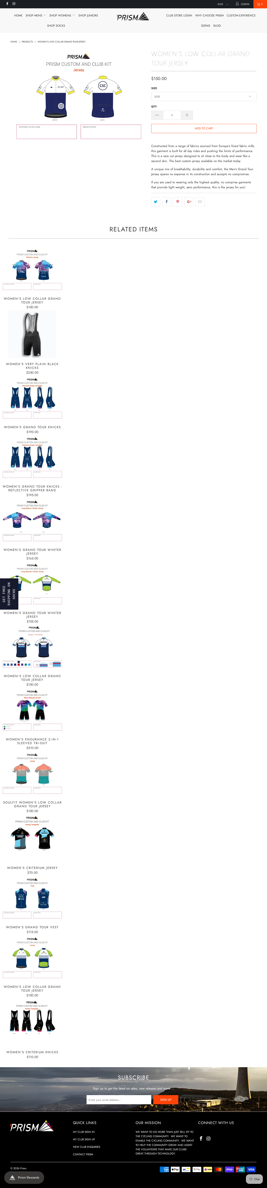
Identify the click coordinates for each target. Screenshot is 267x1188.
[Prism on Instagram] (13, 4)
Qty (154, 107)
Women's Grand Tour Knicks (32, 398)
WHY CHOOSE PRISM (209, 15)
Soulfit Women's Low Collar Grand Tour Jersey (32, 773)
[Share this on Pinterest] (177, 201)
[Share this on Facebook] (166, 201)
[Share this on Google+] (188, 201)
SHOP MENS (34, 15)
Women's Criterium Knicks (32, 1022)
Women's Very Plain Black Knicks (32, 334)
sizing (205, 26)
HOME (18, 15)
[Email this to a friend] (199, 201)
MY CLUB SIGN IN (83, 1132)
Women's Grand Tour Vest (32, 898)
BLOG (217, 26)
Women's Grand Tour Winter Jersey (32, 521)
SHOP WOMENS (60, 15)
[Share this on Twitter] (155, 201)
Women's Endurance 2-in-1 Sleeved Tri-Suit (32, 710)
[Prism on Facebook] (7, 4)
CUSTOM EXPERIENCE (241, 15)
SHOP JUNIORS (88, 15)
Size (154, 88)
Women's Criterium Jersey (32, 838)
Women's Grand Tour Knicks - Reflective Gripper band (32, 457)
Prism (23, 1168)
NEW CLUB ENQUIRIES (86, 1147)
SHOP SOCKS (56, 26)
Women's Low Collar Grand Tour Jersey (32, 270)
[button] (9, 594)
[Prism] (133, 16)
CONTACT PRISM (83, 1154)
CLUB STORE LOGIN (179, 15)
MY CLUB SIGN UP (84, 1139)
